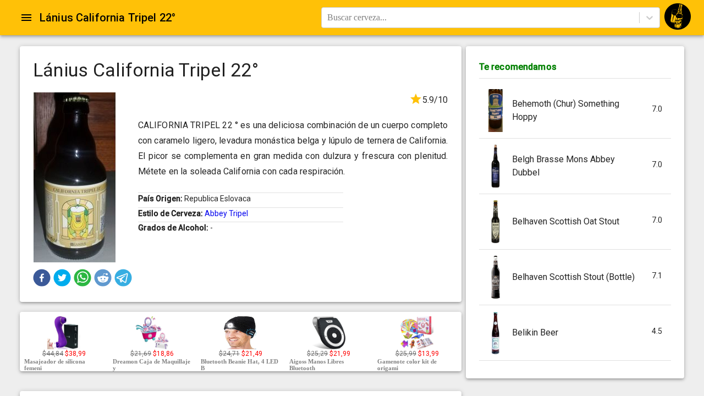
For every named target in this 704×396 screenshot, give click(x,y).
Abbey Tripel (226, 213)
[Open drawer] (26, 17)
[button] (42, 278)
